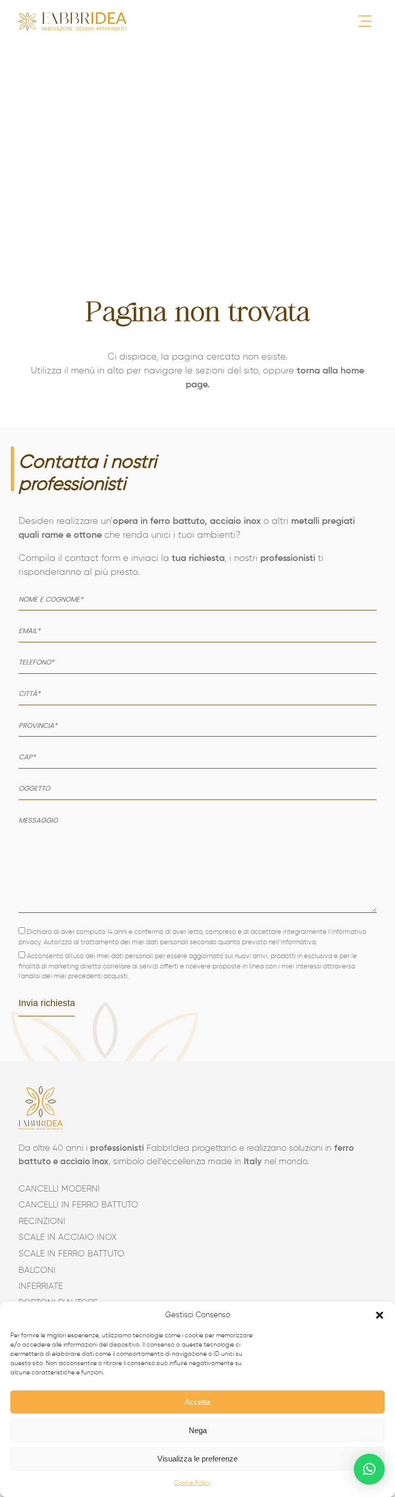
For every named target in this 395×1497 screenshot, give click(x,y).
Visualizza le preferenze (197, 1458)
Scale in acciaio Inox (68, 1237)
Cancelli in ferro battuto (78, 1205)
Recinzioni (42, 1221)
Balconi (37, 1270)
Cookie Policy (192, 1483)
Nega (198, 1430)
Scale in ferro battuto (71, 1254)
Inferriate (41, 1286)
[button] (379, 1315)
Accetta (197, 1402)
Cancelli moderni (59, 1189)
